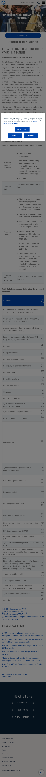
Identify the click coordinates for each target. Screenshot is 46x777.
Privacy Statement (13, 123)
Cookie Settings (22, 129)
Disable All (15, 135)
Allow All (31, 135)
